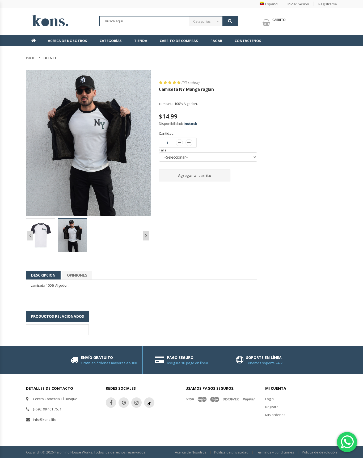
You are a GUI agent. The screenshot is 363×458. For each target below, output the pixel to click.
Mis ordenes (275, 414)
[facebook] (111, 402)
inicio (31, 58)
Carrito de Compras (179, 40)
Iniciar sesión (298, 4)
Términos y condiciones (275, 452)
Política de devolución (319, 452)
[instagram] (136, 402)
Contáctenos (248, 40)
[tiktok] (149, 402)
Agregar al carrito (194, 175)
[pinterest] (124, 402)
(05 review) (191, 82)
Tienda (140, 40)
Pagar (216, 40)
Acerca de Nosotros (67, 40)
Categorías (202, 21)
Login (269, 398)
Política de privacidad (231, 452)
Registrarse (327, 4)
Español (271, 4)
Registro (271, 406)
